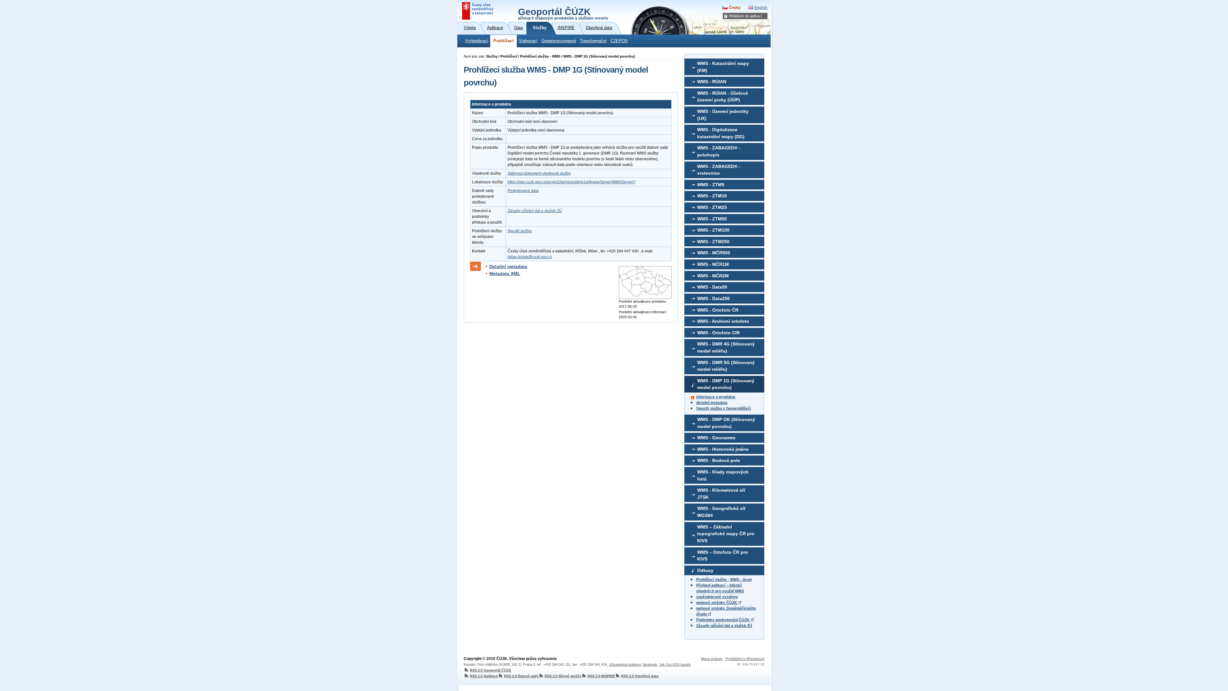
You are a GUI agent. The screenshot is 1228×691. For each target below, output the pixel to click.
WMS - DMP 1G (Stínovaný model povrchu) (725, 384)
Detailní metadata (508, 266)
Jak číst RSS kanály (675, 664)
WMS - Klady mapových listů (723, 475)
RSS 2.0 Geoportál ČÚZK (490, 670)
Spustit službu (520, 231)
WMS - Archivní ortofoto (723, 321)
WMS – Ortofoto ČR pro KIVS (722, 556)
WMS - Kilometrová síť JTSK (721, 494)
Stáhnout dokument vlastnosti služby (539, 173)
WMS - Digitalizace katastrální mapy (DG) (720, 133)
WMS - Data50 (712, 287)
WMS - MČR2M (713, 275)
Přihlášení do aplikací (745, 16)
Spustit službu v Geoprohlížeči (723, 408)
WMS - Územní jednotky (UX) (723, 115)
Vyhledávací (476, 41)
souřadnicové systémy (717, 597)
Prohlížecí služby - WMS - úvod (724, 579)
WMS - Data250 (713, 298)
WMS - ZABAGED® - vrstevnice (718, 170)
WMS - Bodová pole (718, 460)
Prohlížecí (503, 41)
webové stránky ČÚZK (717, 602)
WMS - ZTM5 (710, 184)
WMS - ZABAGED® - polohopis (718, 151)
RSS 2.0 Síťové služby (563, 676)
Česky (735, 7)
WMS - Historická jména (723, 449)
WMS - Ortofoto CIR (718, 332)
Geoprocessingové (558, 41)
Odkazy (705, 570)
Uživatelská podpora (625, 664)
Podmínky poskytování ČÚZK (723, 620)
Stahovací (528, 41)
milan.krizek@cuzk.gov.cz (530, 257)
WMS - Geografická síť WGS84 (721, 512)
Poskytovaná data (523, 190)
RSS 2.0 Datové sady (521, 676)
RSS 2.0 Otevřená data (639, 676)
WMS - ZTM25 (712, 207)
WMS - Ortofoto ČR (717, 310)
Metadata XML (504, 273)
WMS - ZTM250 (713, 241)
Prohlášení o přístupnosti (745, 659)
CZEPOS (619, 41)
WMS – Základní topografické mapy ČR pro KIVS (725, 533)
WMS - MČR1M (713, 264)
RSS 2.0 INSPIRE (601, 676)
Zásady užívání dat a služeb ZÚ (724, 625)
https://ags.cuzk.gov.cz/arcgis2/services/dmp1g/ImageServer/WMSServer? (571, 182)
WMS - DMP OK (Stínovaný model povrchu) (726, 423)
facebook (650, 664)
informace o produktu (715, 397)
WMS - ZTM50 (712, 218)
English (760, 7)
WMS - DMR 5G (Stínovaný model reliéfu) (726, 366)
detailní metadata (712, 403)
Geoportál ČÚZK (563, 13)
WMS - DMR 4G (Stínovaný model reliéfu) (726, 347)
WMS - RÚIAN (711, 81)
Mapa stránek (711, 659)
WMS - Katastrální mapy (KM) (723, 67)
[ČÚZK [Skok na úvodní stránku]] (478, 11)
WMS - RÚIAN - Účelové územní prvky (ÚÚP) (722, 97)
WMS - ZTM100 (713, 230)
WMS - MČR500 (713, 252)
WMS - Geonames (716, 437)
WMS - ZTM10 (712, 195)
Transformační (593, 41)
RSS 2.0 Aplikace (484, 676)
